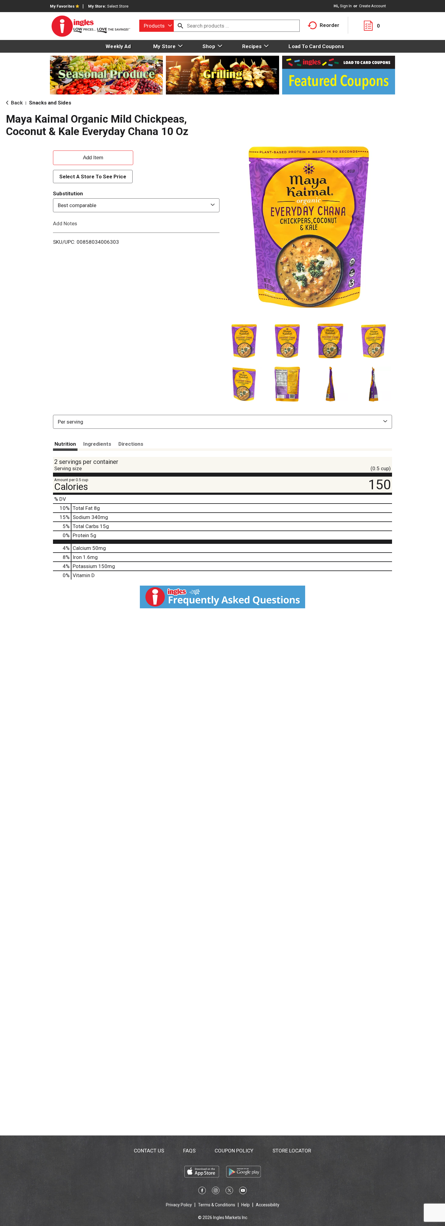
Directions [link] (130, 444)
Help (245, 1204)
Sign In (346, 6)
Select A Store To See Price (92, 176)
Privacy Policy (179, 1204)
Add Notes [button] (65, 223)
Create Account (372, 6)
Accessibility (267, 1204)
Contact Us (149, 1151)
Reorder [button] (329, 25)
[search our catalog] (180, 26)
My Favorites (62, 6)
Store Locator (291, 1151)
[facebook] (202, 1191)
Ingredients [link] (97, 444)
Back (16, 103)
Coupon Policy (234, 1151)
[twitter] (229, 1191)
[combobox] (156, 26)
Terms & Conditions (216, 1204)
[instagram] (215, 1191)
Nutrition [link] (65, 444)
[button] (244, 341)
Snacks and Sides (50, 103)
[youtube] (243, 1191)
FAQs (189, 1151)
